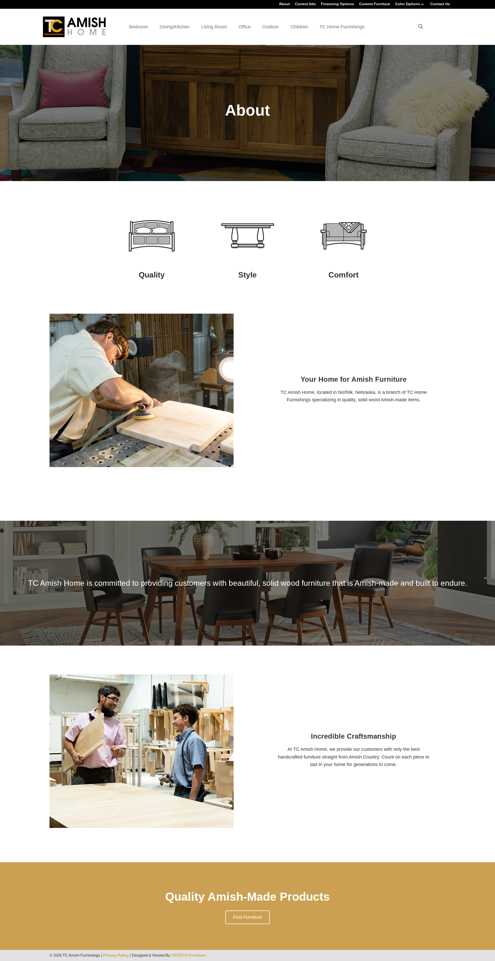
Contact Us (440, 4)
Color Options (407, 4)
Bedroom (138, 26)
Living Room (214, 26)
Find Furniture (247, 917)
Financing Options (337, 4)
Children (299, 26)
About (284, 4)
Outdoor (270, 26)
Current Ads (305, 4)
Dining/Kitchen (174, 26)
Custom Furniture (374, 4)
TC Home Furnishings (342, 26)
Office (244, 26)
